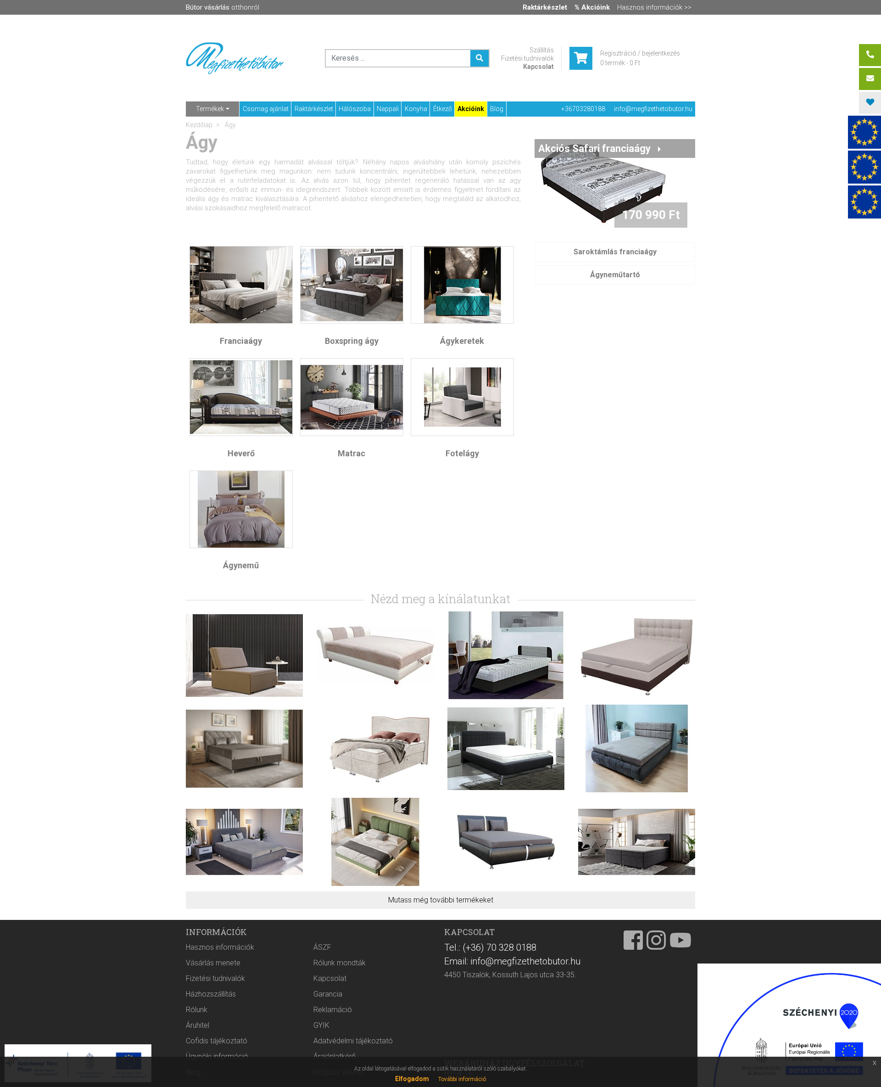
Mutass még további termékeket (440, 900)
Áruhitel (197, 1025)
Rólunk (196, 1009)
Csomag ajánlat (266, 108)
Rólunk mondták (339, 962)
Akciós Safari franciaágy (594, 148)
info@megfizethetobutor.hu (653, 108)
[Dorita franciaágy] (636, 748)
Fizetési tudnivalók (527, 58)
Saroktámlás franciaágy (615, 251)
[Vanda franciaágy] (636, 654)
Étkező (442, 108)
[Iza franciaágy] (505, 841)
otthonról (222, 7)
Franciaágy (241, 341)
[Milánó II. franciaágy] (375, 654)
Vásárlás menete (213, 962)
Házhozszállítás (211, 994)
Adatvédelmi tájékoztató (353, 1041)
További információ (462, 1079)
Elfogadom (412, 1078)
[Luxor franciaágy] (244, 841)
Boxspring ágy (352, 341)
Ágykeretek (462, 341)
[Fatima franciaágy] (244, 748)
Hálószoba (355, 108)
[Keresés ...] (479, 58)
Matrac (351, 453)
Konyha (416, 108)
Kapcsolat (538, 66)
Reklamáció (332, 1009)
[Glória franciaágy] (505, 748)
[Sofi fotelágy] (244, 654)
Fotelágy (462, 453)
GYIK (321, 1025)
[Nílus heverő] (505, 654)
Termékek (210, 108)
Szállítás (542, 50)
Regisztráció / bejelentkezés (640, 53)
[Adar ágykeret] (375, 841)
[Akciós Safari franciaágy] (603, 183)
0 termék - (620, 63)
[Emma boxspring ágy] (375, 748)
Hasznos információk (220, 947)
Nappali (388, 108)
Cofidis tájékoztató (216, 1041)
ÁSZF (322, 947)
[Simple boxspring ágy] (636, 841)
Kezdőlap (199, 125)
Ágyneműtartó (615, 274)
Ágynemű (241, 565)
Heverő (241, 453)
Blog (496, 108)
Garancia (327, 994)
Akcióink (470, 108)
